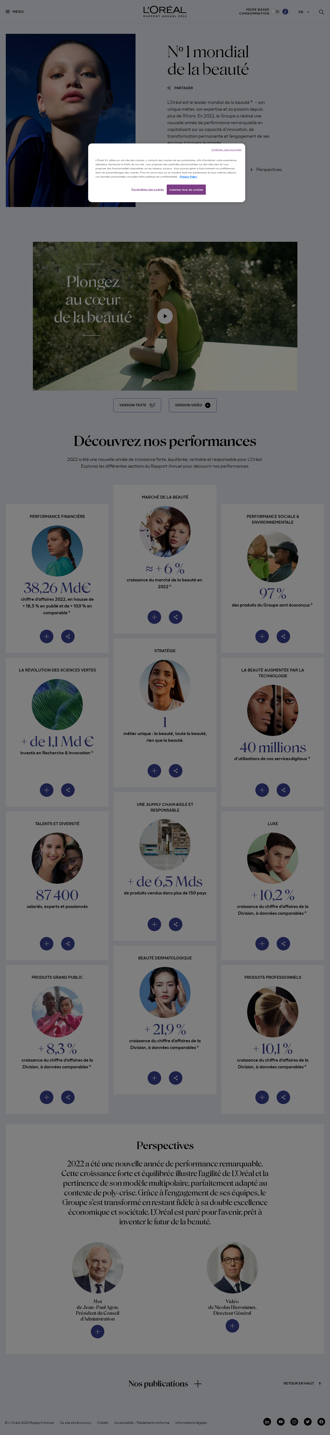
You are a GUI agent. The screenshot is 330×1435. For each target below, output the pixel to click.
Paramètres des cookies (147, 189)
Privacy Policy (188, 176)
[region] (166, 172)
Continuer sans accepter (226, 149)
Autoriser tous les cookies (186, 189)
